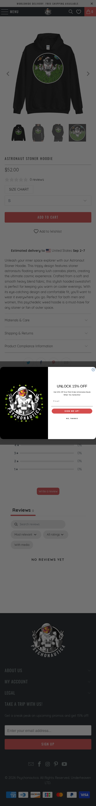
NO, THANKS (72, 418)
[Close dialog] (93, 369)
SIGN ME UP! (72, 411)
